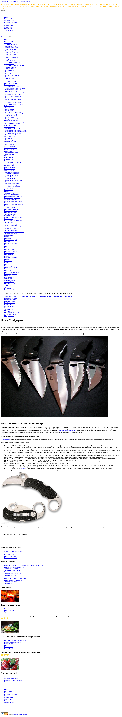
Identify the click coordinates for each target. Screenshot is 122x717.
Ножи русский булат (10, 267)
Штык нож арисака (10, 51)
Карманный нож (9, 157)
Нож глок (7, 241)
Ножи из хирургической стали (13, 204)
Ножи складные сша (10, 274)
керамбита (24, 468)
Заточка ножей (8, 24)
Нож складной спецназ (11, 75)
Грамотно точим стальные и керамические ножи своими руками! (24, 565)
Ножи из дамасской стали (12, 209)
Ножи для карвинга (10, 140)
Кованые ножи (8, 190)
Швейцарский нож (10, 311)
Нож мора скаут (9, 253)
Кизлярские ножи (9, 301)
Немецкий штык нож (11, 59)
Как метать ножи (9, 127)
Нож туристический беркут (12, 119)
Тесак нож (7, 285)
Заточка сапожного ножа (12, 228)
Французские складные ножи (13, 185)
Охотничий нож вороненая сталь (14, 88)
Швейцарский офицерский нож (14, 65)
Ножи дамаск (8, 191)
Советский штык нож (11, 57)
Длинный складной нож (11, 172)
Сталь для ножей (9, 20)
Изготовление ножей (10, 22)
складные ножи (30, 334)
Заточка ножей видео (10, 233)
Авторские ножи (9, 144)
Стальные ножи (9, 203)
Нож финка (7, 259)
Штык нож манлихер (11, 52)
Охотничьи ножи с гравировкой (14, 93)
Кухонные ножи (9, 149)
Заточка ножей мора (10, 225)
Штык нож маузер (10, 54)
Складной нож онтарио (11, 177)
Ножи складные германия (12, 272)
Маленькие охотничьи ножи (13, 94)
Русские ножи (8, 304)
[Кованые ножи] (10, 601)
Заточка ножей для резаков (12, 224)
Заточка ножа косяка (10, 222)
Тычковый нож (8, 188)
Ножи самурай (8, 270)
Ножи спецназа (9, 73)
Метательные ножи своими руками (15, 130)
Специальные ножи (10, 136)
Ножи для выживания (11, 120)
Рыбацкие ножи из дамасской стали (15, 114)
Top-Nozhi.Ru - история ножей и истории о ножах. (16, 1)
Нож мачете (7, 248)
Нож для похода (9, 117)
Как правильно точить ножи (13, 220)
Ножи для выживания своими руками (16, 122)
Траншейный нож (10, 67)
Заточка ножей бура (10, 230)
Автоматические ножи (11, 152)
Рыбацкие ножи (9, 106)
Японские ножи (9, 309)
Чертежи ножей (9, 30)
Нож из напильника (10, 212)
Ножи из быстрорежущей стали (14, 196)
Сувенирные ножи (10, 141)
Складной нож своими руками (13, 180)
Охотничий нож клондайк (12, 89)
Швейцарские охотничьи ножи (14, 104)
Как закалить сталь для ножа (13, 206)
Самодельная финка (10, 214)
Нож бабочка (8, 238)
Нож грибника (9, 110)
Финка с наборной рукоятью (13, 217)
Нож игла (7, 256)
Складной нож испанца (11, 173)
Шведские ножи (9, 316)
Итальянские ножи (10, 299)
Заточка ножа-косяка (10, 577)
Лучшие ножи (8, 27)
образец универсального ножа (66, 430)
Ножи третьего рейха (11, 80)
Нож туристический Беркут (12, 608)
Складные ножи (9, 170)
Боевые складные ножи (11, 183)
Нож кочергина (9, 249)
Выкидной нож (9, 154)
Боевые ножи (8, 28)
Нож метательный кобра (11, 135)
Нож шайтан (8, 261)
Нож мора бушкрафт (10, 251)
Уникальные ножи (10, 146)
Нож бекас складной (10, 240)
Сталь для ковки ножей (11, 199)
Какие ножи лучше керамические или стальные (19, 164)
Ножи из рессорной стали (12, 198)
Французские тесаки (10, 314)
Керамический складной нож (13, 162)
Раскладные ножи (9, 167)
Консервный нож (9, 159)
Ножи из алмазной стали (11, 194)
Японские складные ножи (12, 186)
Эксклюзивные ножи (10, 148)
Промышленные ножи (11, 165)
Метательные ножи (10, 125)
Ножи (6, 17)
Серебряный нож (9, 280)
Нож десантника (9, 77)
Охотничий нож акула (11, 91)
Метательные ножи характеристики (15, 131)
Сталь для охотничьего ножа (13, 201)
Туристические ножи (10, 115)
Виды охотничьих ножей (12, 86)
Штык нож (7, 43)
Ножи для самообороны (11, 83)
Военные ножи (8, 41)
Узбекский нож (9, 306)
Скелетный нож (9, 282)
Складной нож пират (11, 178)
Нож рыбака (8, 107)
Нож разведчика (9, 70)
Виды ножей (8, 19)
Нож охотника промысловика (13, 96)
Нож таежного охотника (11, 98)
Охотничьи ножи (9, 85)
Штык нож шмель (10, 60)
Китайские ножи (9, 303)
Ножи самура (8, 269)
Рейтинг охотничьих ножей (13, 99)
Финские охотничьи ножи (12, 101)
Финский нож (8, 308)
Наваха (6, 236)
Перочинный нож (9, 169)
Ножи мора (7, 264)
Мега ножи (7, 156)
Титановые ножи (9, 207)
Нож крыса (7, 246)
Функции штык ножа (11, 47)
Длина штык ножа (10, 46)
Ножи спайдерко (9, 277)
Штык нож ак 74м (10, 49)
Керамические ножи (10, 161)
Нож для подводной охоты (12, 112)
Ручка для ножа (9, 215)
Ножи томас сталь (9, 283)
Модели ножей (8, 25)
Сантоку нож (8, 278)
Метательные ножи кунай (12, 128)
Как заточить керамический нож (14, 232)
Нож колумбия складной (11, 243)
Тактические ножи (10, 81)
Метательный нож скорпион (13, 133)
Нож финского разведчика (12, 72)
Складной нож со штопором (13, 182)
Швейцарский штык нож (12, 62)
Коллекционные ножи (11, 143)
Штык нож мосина (10, 56)
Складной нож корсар (11, 175)
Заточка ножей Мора (10, 572)
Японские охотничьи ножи (12, 102)
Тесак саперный (9, 68)
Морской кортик (9, 78)
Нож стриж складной (10, 257)
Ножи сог (7, 275)
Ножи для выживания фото (12, 123)
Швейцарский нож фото (11, 312)
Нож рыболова (9, 109)
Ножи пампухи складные (12, 266)
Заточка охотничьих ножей (12, 227)
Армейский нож (9, 64)
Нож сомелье (8, 138)
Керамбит (7, 262)
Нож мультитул (9, 254)
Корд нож (7, 245)
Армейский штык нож (11, 44)
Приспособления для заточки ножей (15, 578)
